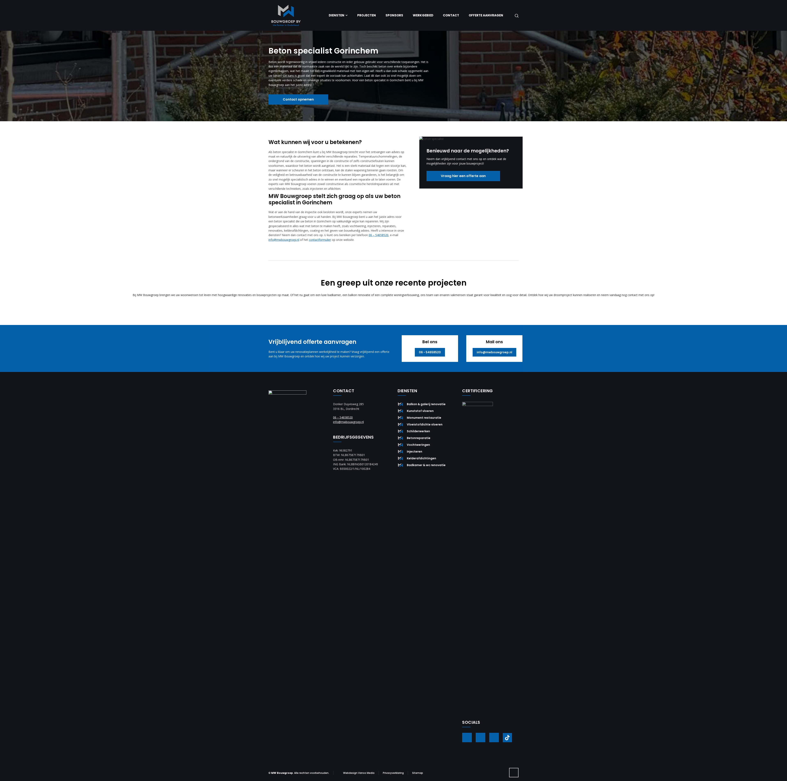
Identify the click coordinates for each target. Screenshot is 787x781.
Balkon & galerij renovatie (426, 404)
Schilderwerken (418, 431)
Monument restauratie (424, 418)
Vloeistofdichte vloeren (424, 424)
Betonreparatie (418, 438)
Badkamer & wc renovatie (426, 465)
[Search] (516, 15)
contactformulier (320, 240)
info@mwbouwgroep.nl (283, 240)
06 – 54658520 (378, 235)
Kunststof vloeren (420, 411)
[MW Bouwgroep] (285, 15)
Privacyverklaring (393, 773)
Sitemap (417, 773)
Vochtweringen (418, 445)
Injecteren (414, 451)
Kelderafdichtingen (421, 458)
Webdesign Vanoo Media (358, 773)
